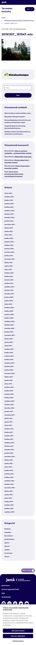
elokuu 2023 (8, 193)
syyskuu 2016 (8, 463)
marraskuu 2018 (9, 373)
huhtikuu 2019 (8, 359)
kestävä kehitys (9, 539)
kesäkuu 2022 (8, 238)
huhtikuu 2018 (8, 397)
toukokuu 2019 (8, 356)
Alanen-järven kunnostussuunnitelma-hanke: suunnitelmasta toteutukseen (13, 174)
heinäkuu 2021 (8, 273)
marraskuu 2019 (9, 335)
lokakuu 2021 (8, 262)
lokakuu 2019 (8, 339)
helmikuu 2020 (8, 325)
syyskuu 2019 (8, 342)
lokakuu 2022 (8, 228)
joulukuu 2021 (8, 255)
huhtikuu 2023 (8, 207)
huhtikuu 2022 (8, 245)
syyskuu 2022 (8, 231)
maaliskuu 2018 (9, 401)
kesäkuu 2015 (8, 501)
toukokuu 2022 (8, 242)
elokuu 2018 (8, 384)
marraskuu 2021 (9, 259)
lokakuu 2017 (8, 418)
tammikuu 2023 (9, 217)
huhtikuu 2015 (8, 508)
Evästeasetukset (18, 641)
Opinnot (7, 546)
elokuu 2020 (8, 304)
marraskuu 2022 (9, 224)
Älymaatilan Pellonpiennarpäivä (14, 116)
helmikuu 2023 (8, 214)
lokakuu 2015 (8, 491)
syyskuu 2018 (8, 380)
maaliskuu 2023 (9, 210)
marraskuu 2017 (9, 415)
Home (3, 17)
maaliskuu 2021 (9, 287)
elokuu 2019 (8, 346)
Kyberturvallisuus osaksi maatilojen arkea (17, 113)
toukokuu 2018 (8, 394)
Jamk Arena (6, 585)
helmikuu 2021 (8, 290)
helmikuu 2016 (8, 484)
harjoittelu (7, 532)
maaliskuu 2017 (9, 443)
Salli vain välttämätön (18, 636)
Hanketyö (7, 529)
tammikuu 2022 (9, 252)
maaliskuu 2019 (9, 363)
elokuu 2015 (8, 498)
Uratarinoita (8, 553)
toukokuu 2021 (8, 280)
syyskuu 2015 (8, 494)
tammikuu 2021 (9, 294)
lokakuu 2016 (8, 460)
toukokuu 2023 (8, 203)
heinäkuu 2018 (8, 387)
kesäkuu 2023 (8, 200)
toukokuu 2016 (8, 474)
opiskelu (7, 550)
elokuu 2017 (8, 425)
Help (3, 593)
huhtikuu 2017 (8, 439)
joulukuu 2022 (8, 221)
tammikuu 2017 (9, 449)
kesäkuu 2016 (8, 470)
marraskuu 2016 (9, 456)
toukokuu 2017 (8, 436)
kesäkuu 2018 (8, 391)
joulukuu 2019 (8, 332)
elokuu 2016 (8, 467)
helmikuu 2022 (8, 249)
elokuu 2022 (8, 235)
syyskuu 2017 (8, 422)
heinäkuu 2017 (8, 429)
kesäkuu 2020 (8, 311)
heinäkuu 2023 (8, 197)
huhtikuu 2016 (8, 477)
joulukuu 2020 (8, 297)
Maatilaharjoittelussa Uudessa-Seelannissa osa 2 (19, 20)
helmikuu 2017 (8, 446)
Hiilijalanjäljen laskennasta (23, 157)
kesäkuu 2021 (8, 276)
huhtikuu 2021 (8, 283)
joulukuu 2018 (8, 370)
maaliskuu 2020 (9, 321)
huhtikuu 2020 (8, 318)
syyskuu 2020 (8, 300)
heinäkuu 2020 (9, 307)
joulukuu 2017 (8, 411)
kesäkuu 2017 (8, 432)
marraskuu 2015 (9, 488)
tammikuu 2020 (9, 328)
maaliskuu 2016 (9, 481)
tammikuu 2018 (9, 408)
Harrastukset (8, 536)
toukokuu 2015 (8, 505)
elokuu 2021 (8, 269)
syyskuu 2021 (8, 266)
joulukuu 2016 (8, 453)
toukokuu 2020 (9, 314)
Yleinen (6, 556)
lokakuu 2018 (8, 377)
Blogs (31, 2)
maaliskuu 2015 (9, 512)
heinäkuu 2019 (8, 349)
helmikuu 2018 (8, 404)
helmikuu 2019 (8, 366)
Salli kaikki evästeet (18, 631)
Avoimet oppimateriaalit (10, 589)
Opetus (6, 543)
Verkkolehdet (6, 597)
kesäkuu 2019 (8, 352)
